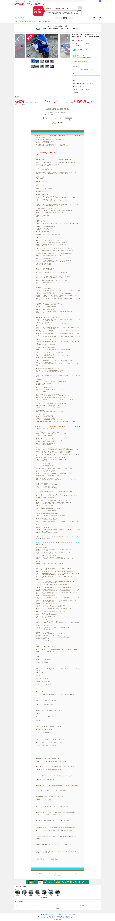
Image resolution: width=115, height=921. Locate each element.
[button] (86, 92)
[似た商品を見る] (28, 55)
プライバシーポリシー (42, 916)
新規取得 (39, 3)
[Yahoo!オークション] (22, 3)
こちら (86, 61)
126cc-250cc (47, 21)
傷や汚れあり (83, 77)
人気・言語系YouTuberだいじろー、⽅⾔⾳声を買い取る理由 (26, 1)
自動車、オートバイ (25, 21)
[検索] (100, 1)
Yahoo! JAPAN (79, 1)
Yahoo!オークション (44, 914)
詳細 (92, 49)
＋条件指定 (70, 17)
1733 (85, 57)
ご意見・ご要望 (61, 917)
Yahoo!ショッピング (62, 914)
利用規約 (58, 916)
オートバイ (32, 21)
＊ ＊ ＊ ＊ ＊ (80, 55)
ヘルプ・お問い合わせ (69, 917)
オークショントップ (17, 21)
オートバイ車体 (38, 21)
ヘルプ (84, 1)
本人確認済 (90, 57)
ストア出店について (53, 917)
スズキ (43, 21)
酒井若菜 (97, 1)
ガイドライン (74, 916)
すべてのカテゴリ (58, 17)
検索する (65, 18)
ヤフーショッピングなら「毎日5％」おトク (44, 4)
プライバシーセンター (51, 916)
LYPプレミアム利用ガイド (66, 916)
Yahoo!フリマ (53, 914)
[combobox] (34, 18)
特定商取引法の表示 (45, 917)
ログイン (32, 4)
